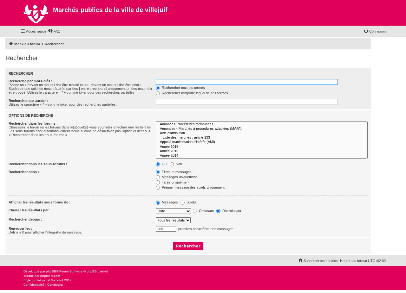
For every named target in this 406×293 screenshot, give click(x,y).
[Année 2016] (261, 147)
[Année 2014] (261, 155)
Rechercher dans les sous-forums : (38, 164)
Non (178, 164)
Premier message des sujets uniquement (193, 187)
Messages (169, 202)
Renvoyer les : (20, 228)
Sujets (191, 202)
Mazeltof (57, 280)
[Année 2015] (261, 151)
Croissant (206, 211)
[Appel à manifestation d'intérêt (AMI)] (261, 142)
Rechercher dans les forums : (33, 123)
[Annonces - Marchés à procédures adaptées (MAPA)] (261, 129)
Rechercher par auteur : (28, 101)
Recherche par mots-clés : (30, 81)
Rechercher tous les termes (183, 88)
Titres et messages (176, 172)
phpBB (51, 271)
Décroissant (231, 211)
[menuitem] (54, 31)
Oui (164, 164)
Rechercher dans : (24, 172)
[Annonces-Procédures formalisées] (261, 124)
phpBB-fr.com (50, 275)
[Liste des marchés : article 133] (261, 137)
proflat (36, 280)
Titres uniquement (175, 182)
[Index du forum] (36, 13)
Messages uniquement (179, 177)
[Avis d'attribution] (261, 133)
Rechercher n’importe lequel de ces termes (194, 93)
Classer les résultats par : (30, 210)
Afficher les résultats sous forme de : (39, 202)
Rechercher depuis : (25, 219)
